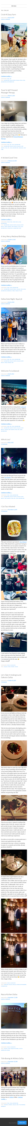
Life (10, 78)
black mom (13, 80)
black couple (13, 146)
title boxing (22, 1104)
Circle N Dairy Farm (8, 15)
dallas (18, 80)
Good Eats (15, 221)
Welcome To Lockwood (10, 371)
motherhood (10, 81)
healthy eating (15, 1048)
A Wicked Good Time (9, 158)
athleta (6, 1104)
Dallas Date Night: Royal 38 (11, 299)
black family (13, 289)
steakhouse (4, 986)
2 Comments (4, 444)
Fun (8, 78)
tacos (16, 666)
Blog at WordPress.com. (14, 1123)
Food (8, 221)
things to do (18, 290)
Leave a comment (5, 19)
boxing (10, 1104)
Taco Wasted (23, 542)
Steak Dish (10, 228)
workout (3, 1106)
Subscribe (22, 1122)
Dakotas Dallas (8, 984)
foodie (9, 226)
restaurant (23, 984)
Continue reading (6, 76)
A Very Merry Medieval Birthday (13, 237)
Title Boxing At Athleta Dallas (12, 1058)
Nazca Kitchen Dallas (9, 994)
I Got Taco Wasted (8, 507)
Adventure (7, 80)
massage (21, 147)
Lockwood (23, 407)
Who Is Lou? (5, 440)
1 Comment (4, 682)
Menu (14, 6)
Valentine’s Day (17, 228)
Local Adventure (16, 144)
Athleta (11, 1097)
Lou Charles (7, 477)
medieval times (11, 290)
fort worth (15, 226)
